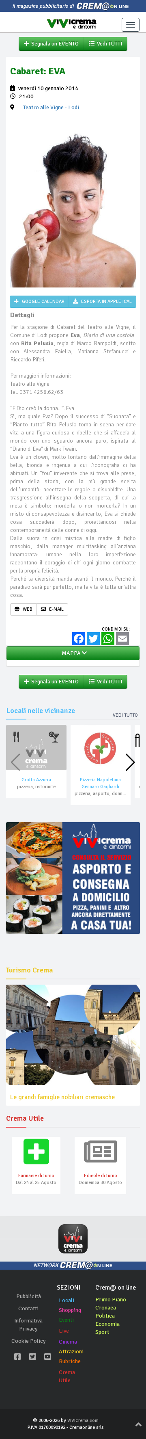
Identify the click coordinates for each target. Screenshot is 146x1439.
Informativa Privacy (28, 1324)
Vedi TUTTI (108, 43)
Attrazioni (71, 1351)
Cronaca (105, 1307)
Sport (102, 1332)
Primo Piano (110, 1299)
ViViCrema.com (83, 1420)
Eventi (66, 1319)
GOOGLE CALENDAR (42, 301)
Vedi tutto (125, 715)
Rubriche (70, 1361)
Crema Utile (67, 1376)
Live (64, 1330)
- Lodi (51, 107)
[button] (130, 762)
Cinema (68, 1341)
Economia (107, 1323)
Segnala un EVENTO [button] (54, 43)
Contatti (28, 1308)
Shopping (70, 1310)
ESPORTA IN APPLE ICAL (106, 301)
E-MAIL (56, 609)
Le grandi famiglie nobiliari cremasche (62, 1097)
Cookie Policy (28, 1340)
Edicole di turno (100, 1176)
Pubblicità (28, 1296)
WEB (26, 609)
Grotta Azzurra (36, 780)
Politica (105, 1315)
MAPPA (70, 653)
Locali (66, 1300)
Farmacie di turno (36, 1176)
